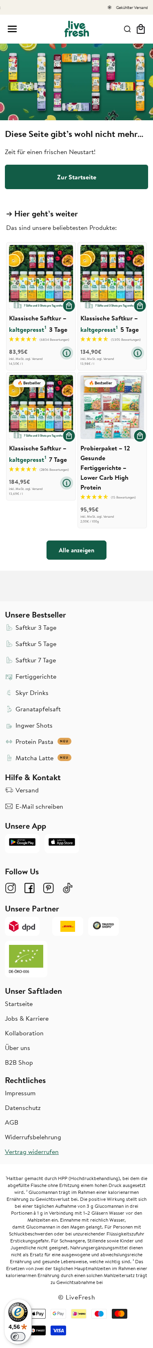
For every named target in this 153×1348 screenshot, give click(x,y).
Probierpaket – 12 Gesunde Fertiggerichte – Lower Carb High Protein (105, 467)
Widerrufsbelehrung (33, 1136)
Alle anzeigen (76, 549)
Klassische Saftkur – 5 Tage (109, 323)
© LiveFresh (76, 1297)
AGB (11, 1122)
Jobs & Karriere (27, 1018)
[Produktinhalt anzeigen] (66, 353)
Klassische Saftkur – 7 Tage (38, 453)
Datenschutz (23, 1107)
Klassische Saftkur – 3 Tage (38, 323)
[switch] (18, 1336)
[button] (12, 29)
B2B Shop (19, 1062)
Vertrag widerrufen (32, 1151)
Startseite (19, 1003)
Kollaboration (24, 1032)
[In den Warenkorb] (68, 305)
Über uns (17, 1047)
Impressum (20, 1092)
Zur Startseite (76, 177)
